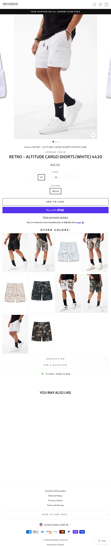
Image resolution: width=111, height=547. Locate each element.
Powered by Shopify (55, 544)
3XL (75, 177)
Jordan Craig (55, 152)
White (55, 191)
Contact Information (55, 491)
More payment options (55, 217)
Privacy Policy (55, 500)
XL (56, 177)
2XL (65, 177)
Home (27, 147)
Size (55, 172)
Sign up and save (55, 514)
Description (55, 359)
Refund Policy (55, 495)
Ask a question (55, 365)
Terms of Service (55, 505)
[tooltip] (15, 252)
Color (55, 185)
